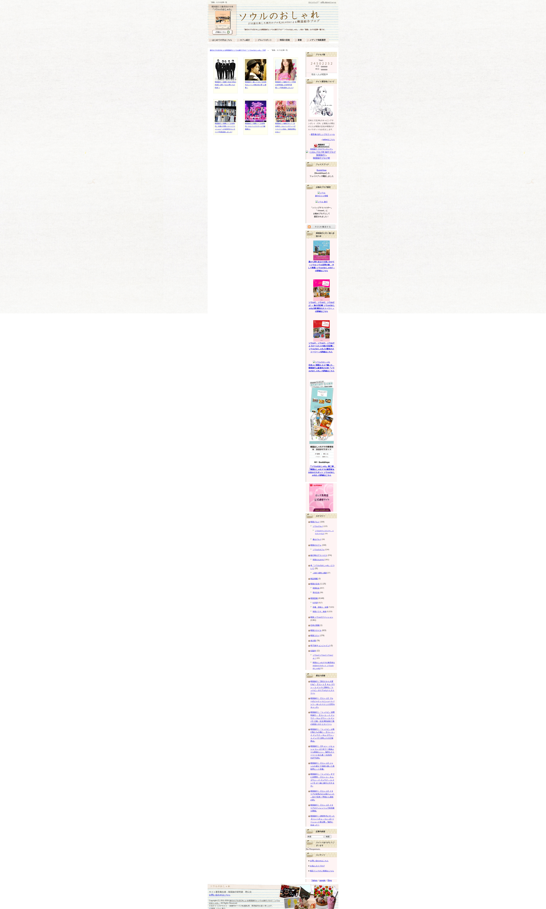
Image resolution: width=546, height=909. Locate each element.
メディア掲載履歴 (318, 40)
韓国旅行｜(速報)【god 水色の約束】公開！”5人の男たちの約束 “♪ (225, 84)
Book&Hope (321, 170)
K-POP (315, 603)
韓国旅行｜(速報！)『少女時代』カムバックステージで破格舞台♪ (255, 126)
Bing (330, 880)
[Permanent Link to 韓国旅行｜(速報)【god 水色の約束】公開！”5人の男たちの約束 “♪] (225, 79)
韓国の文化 (315, 584)
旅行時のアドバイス (318, 555)
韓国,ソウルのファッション (321, 617)
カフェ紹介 (245, 40)
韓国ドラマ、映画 (319, 612)
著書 (300, 40)
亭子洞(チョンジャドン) (320, 646)
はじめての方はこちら (222, 40)
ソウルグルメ (318, 526)
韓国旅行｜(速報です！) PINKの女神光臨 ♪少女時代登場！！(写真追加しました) (285, 84)
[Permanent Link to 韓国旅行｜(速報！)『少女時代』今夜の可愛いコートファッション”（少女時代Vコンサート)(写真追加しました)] (225, 120)
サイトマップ (313, 2)
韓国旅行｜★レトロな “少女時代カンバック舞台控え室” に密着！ (255, 84)
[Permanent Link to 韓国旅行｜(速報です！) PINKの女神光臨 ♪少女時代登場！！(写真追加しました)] (285, 79)
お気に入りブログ (317, 866)
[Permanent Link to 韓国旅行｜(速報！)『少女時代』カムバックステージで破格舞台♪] (255, 120)
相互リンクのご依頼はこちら (322, 871)
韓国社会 (316, 588)
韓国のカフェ (315, 545)
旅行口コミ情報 (321, 196)
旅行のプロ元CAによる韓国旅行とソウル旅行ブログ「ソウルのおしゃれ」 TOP (238, 50)
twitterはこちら (328, 139)
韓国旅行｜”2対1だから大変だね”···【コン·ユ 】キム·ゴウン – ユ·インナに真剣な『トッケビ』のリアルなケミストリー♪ (322, 687)
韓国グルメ (315, 522)
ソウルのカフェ (319, 550)
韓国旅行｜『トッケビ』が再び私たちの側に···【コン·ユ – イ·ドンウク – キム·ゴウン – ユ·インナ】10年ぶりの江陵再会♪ (322, 735)
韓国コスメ (315, 635)
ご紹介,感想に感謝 (320, 573)
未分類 (313, 641)
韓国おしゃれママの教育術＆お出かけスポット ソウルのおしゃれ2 (324, 666)
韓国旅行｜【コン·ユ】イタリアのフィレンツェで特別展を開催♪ (322, 808)
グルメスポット (265, 40)
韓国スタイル (315, 630)
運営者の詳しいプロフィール (323, 134)
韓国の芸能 (285, 40)
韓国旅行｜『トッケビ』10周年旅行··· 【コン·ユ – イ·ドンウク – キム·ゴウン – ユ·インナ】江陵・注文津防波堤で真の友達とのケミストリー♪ (322, 718)
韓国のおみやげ (319, 560)
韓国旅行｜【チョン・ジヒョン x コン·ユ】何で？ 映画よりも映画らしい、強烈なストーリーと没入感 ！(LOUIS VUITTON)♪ (322, 752)
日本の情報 (315, 625)
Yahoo (314, 880)
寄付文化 (316, 592)
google (322, 880)
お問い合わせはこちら (319, 861)
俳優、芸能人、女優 (320, 607)
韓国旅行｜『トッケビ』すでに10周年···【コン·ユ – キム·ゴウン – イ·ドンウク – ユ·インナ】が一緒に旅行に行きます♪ (322, 780)
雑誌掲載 (314, 579)
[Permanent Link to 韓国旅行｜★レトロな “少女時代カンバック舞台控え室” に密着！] (255, 79)
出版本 (313, 651)
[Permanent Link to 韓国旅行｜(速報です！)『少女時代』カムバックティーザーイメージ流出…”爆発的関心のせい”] (285, 120)
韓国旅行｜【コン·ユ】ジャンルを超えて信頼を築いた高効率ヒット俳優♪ (322, 766)
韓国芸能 (314, 598)
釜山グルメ (317, 539)
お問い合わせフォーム (328, 2)
